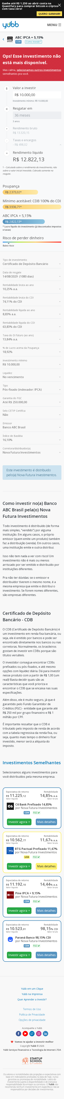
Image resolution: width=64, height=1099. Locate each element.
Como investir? (33, 41)
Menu (52, 25)
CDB (18, 41)
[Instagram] (38, 1033)
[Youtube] (25, 1033)
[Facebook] (18, 1033)
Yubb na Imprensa (32, 994)
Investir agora (19, 822)
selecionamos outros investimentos (39, 70)
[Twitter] (32, 1033)
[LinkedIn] (45, 1033)
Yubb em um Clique (32, 988)
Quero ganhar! (49, 13)
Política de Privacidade (32, 1014)
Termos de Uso (32, 1009)
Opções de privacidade (32, 1020)
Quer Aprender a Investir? (32, 999)
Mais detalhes (46, 822)
